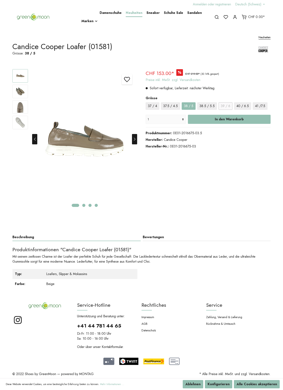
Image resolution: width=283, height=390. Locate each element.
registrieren (223, 4)
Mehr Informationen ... (112, 384)
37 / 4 (152, 106)
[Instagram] (17, 323)
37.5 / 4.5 (170, 106)
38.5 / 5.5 (207, 106)
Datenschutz (149, 330)
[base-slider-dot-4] (96, 205)
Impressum (148, 317)
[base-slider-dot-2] (83, 205)
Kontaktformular (112, 346)
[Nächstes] (134, 139)
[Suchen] (217, 17)
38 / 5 (188, 106)
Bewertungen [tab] (153, 237)
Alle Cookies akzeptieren (257, 384)
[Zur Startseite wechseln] (33, 17)
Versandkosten (259, 374)
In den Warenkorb (229, 119)
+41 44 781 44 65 (99, 325)
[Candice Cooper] (263, 51)
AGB (145, 324)
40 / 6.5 (242, 106)
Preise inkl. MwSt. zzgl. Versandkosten (173, 79)
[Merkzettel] (226, 17)
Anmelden (200, 4)
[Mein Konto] (235, 17)
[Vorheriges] (34, 139)
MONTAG (86, 374)
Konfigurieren (219, 384)
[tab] (76, 237)
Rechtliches (154, 305)
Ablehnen (193, 384)
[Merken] (127, 79)
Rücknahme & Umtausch (220, 324)
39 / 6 (225, 106)
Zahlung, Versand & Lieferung (224, 317)
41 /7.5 (260, 106)
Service (214, 305)
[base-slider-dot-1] (75, 205)
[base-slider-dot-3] (90, 205)
